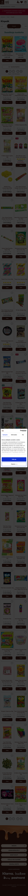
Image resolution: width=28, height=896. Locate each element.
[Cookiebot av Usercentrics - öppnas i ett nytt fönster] (20, 431)
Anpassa (13, 464)
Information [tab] (14, 434)
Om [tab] (23, 434)
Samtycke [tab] (5, 434)
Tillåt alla (14, 459)
